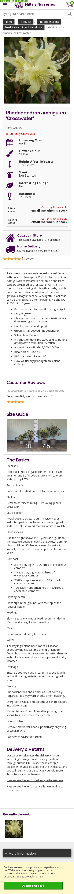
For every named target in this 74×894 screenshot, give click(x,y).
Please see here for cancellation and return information (37, 788)
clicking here (35, 876)
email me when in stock (49, 210)
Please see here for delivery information (35, 780)
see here (35, 737)
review (28, 258)
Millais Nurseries (39, 4)
